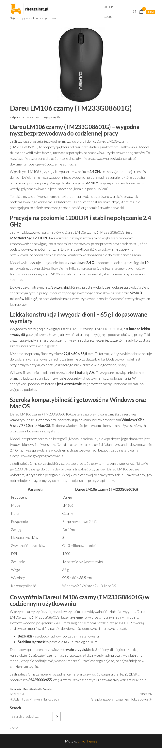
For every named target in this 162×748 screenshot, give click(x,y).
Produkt (47, 689)
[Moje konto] (134, 11)
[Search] (57, 716)
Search (15, 708)
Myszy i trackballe (32, 689)
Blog (108, 17)
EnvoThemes (87, 741)
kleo (37, 117)
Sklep (108, 7)
